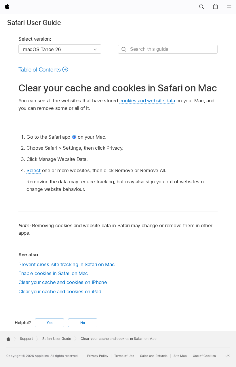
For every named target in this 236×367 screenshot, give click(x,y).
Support (26, 339)
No (82, 323)
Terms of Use (124, 356)
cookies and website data (147, 100)
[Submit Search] (124, 49)
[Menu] (229, 7)
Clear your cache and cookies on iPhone (62, 282)
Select (33, 170)
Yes (49, 323)
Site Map (180, 356)
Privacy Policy (97, 356)
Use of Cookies (204, 356)
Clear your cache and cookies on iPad (59, 291)
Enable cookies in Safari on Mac (53, 273)
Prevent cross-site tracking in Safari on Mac (66, 264)
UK (227, 356)
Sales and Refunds (154, 356)
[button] (201, 7)
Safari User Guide (34, 22)
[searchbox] (168, 49)
